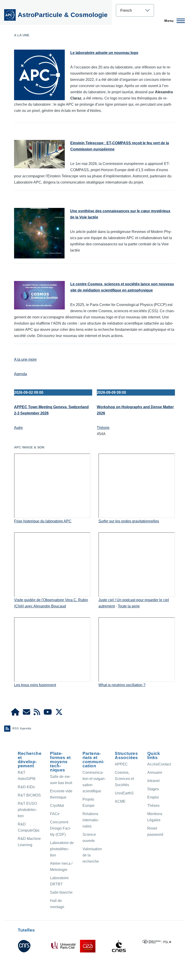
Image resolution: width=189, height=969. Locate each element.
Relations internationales (91, 820)
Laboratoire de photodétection (62, 849)
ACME (120, 801)
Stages (153, 789)
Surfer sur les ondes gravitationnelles (128, 521)
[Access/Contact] (26, 713)
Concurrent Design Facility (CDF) (60, 828)
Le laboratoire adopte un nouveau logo (104, 53)
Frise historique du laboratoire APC (42, 521)
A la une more (25, 359)
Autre (18, 428)
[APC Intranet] (15, 713)
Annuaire (154, 772)
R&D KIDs (26, 787)
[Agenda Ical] (37, 713)
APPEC (121, 764)
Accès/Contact (159, 764)
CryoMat (57, 806)
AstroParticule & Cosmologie (63, 14)
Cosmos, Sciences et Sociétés (124, 779)
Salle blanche (61, 892)
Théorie (103, 428)
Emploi (153, 797)
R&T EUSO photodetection (27, 810)
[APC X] (59, 713)
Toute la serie (129, 606)
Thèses (153, 806)
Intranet (153, 781)
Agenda (20, 374)
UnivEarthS (124, 793)
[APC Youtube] (48, 713)
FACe (54, 814)
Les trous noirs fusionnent (35, 685)
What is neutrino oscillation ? (121, 685)
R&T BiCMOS (29, 795)
